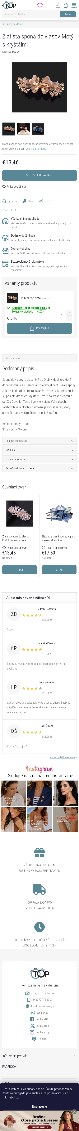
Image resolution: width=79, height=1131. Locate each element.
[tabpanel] (20, 535)
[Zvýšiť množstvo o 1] (69, 312)
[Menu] (74, 5)
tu (17, 1097)
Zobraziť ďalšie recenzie (62, 757)
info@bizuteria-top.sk (42, 993)
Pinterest (42, 1038)
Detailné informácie (36, 148)
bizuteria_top (42, 1032)
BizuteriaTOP (42, 1019)
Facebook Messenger (42, 1006)
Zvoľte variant (42, 175)
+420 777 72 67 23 (43, 999)
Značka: (9, 210)
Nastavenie (39, 1106)
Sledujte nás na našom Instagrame (40, 775)
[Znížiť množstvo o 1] (69, 318)
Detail (19, 569)
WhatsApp (42, 1012)
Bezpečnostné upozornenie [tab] (20, 468)
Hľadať (68, 14)
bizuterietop (42, 1025)
